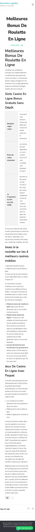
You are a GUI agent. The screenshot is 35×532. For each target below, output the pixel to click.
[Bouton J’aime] (7, 497)
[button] (24, 528)
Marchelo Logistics (9, 3)
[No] (33, 526)
